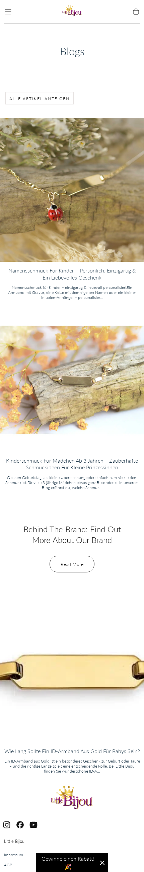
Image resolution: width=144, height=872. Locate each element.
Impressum (13, 854)
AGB (8, 864)
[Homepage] (72, 11)
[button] (8, 12)
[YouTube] (33, 825)
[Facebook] (20, 825)
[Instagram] (7, 825)
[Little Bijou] (72, 798)
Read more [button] (72, 564)
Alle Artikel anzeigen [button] (39, 98)
